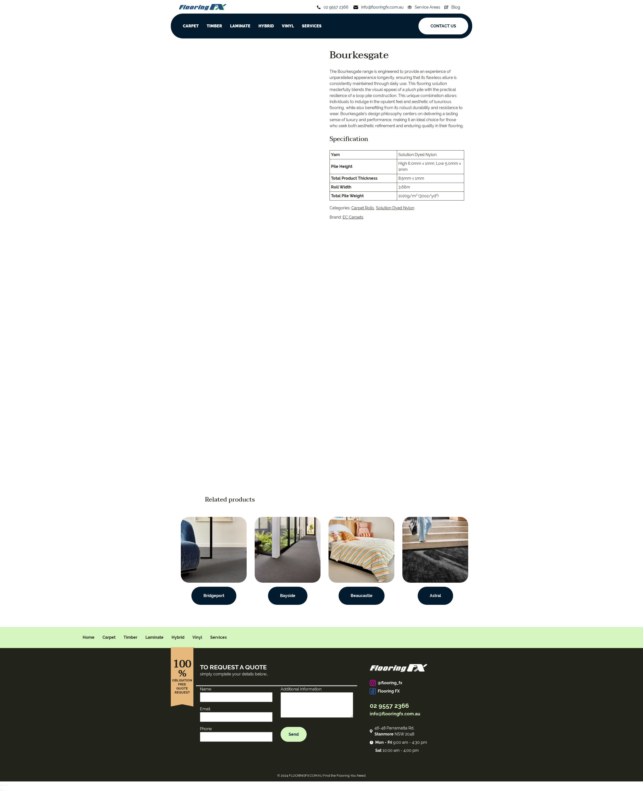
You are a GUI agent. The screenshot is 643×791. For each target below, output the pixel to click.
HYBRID (266, 26)
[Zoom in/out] (6, 785)
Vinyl (197, 637)
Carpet (109, 637)
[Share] (2, 785)
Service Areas (427, 7)
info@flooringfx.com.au (382, 7)
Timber (130, 637)
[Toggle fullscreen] (4, 785)
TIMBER (214, 26)
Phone (206, 728)
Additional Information (301, 689)
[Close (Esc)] (0, 785)
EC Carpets (353, 217)
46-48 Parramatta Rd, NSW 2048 (394, 731)
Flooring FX (389, 691)
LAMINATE (240, 26)
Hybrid (178, 637)
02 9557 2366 (336, 7)
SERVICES (312, 26)
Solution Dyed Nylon (395, 208)
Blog (455, 7)
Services (218, 637)
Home (88, 637)
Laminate (154, 637)
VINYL (288, 26)
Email (205, 709)
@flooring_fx (390, 682)
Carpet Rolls (362, 208)
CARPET (191, 26)
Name (205, 689)
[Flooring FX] (203, 7)
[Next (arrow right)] (2, 789)
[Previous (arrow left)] (0, 789)
